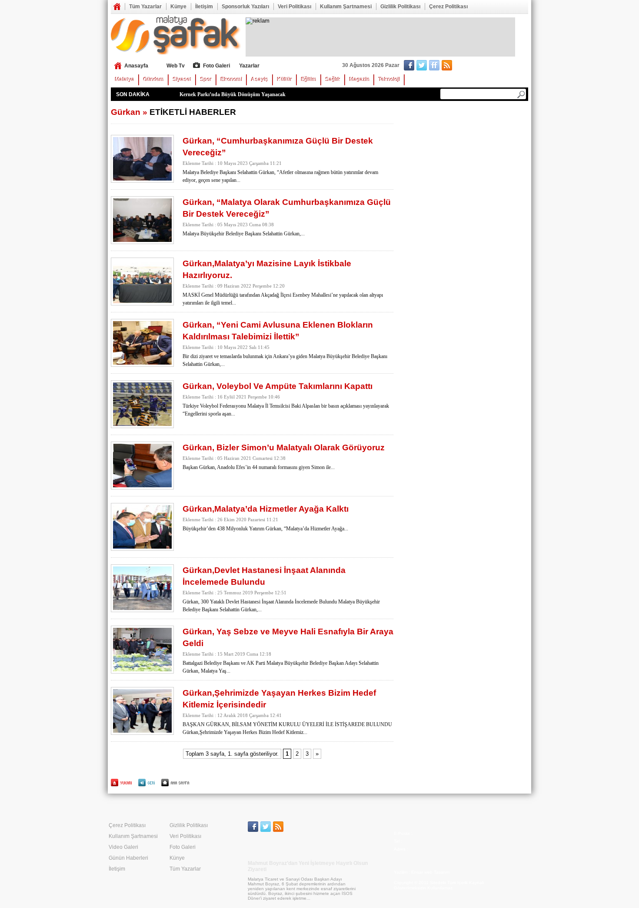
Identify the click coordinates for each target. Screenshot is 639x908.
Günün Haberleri (128, 858)
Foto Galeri (216, 66)
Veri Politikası (294, 6)
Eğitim (309, 80)
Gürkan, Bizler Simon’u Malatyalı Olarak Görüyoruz (284, 447)
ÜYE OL (474, 66)
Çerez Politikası (448, 6)
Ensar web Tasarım (430, 872)
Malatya (125, 80)
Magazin (359, 80)
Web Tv (175, 66)
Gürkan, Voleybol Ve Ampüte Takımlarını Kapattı (278, 386)
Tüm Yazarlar (145, 6)
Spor (206, 80)
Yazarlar (249, 66)
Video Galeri (123, 847)
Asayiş (260, 80)
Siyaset (182, 80)
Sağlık (333, 80)
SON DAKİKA (133, 94)
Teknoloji (389, 80)
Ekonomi (232, 80)
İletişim (204, 6)
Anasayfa (116, 6)
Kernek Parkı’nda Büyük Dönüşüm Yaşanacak (233, 94)
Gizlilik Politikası (400, 6)
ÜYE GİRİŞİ (510, 66)
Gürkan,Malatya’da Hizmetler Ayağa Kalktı (266, 508)
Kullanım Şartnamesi (346, 6)
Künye (178, 6)
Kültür (285, 80)
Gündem (153, 80)
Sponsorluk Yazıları (245, 6)
